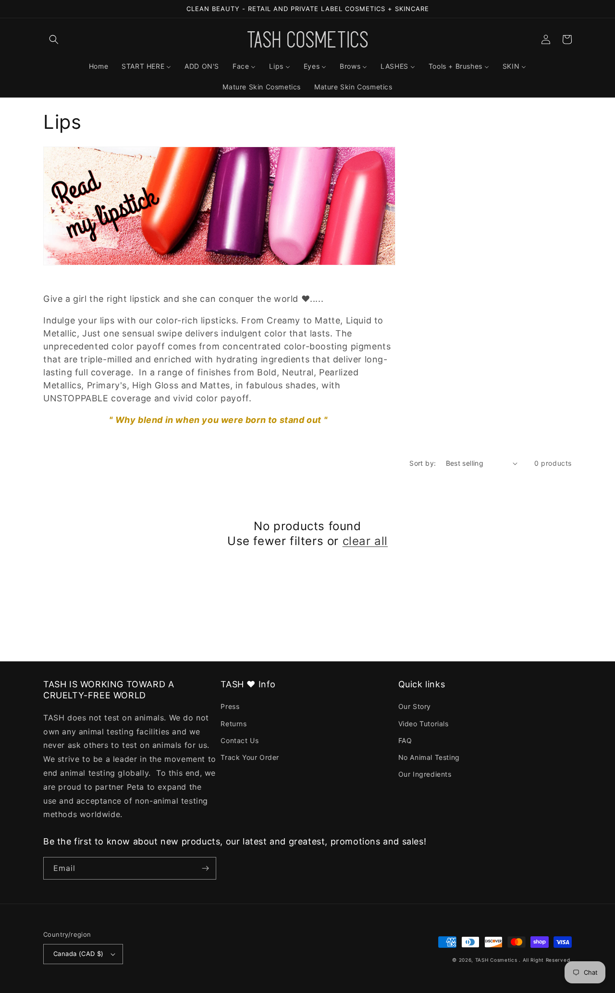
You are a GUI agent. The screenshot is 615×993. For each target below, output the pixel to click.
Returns (233, 724)
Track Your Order (250, 757)
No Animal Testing (429, 757)
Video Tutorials (423, 724)
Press (230, 706)
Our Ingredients (425, 774)
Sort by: (422, 463)
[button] (53, 39)
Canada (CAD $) (78, 953)
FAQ (405, 740)
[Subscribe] (205, 868)
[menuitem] (98, 66)
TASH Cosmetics (496, 960)
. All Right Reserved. (545, 960)
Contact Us (239, 740)
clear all (365, 541)
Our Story (414, 706)
